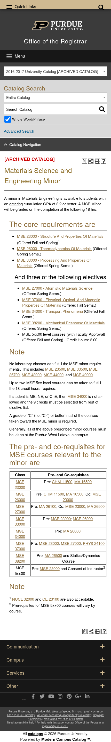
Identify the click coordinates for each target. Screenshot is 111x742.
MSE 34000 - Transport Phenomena (52, 311)
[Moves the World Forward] (24, 697)
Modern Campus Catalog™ (65, 739)
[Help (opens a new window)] (103, 161)
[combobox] (55, 71)
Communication (22, 646)
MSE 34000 (77, 396)
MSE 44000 (54, 374)
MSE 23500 (55, 369)
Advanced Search (19, 131)
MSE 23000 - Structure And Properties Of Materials (60, 236)
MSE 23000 (20, 484)
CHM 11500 (62, 481)
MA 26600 (72, 531)
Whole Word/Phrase (28, 119)
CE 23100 (50, 599)
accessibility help (24, 722)
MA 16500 (83, 481)
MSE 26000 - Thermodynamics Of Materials (54, 248)
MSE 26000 (20, 496)
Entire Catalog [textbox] (18, 97)
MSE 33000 (20, 521)
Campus (15, 659)
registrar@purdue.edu (55, 726)
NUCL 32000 (23, 599)
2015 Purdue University (21, 715)
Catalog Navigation (25, 144)
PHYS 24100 (94, 543)
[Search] (102, 109)
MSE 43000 (32, 374)
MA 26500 (96, 506)
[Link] (33, 697)
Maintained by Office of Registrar (63, 719)
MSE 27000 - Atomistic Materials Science (57, 288)
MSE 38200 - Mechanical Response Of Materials (63, 322)
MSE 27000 (20, 508)
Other (12, 685)
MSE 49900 (83, 374)
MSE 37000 (20, 546)
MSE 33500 (77, 369)
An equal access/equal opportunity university (64, 715)
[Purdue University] (55, 25)
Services (15, 672)
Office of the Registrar (55, 41)
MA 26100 (47, 506)
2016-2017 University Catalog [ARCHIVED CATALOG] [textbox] (52, 71)
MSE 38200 (20, 558)
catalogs (35, 733)
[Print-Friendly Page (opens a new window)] (97, 161)
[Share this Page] (91, 161)
